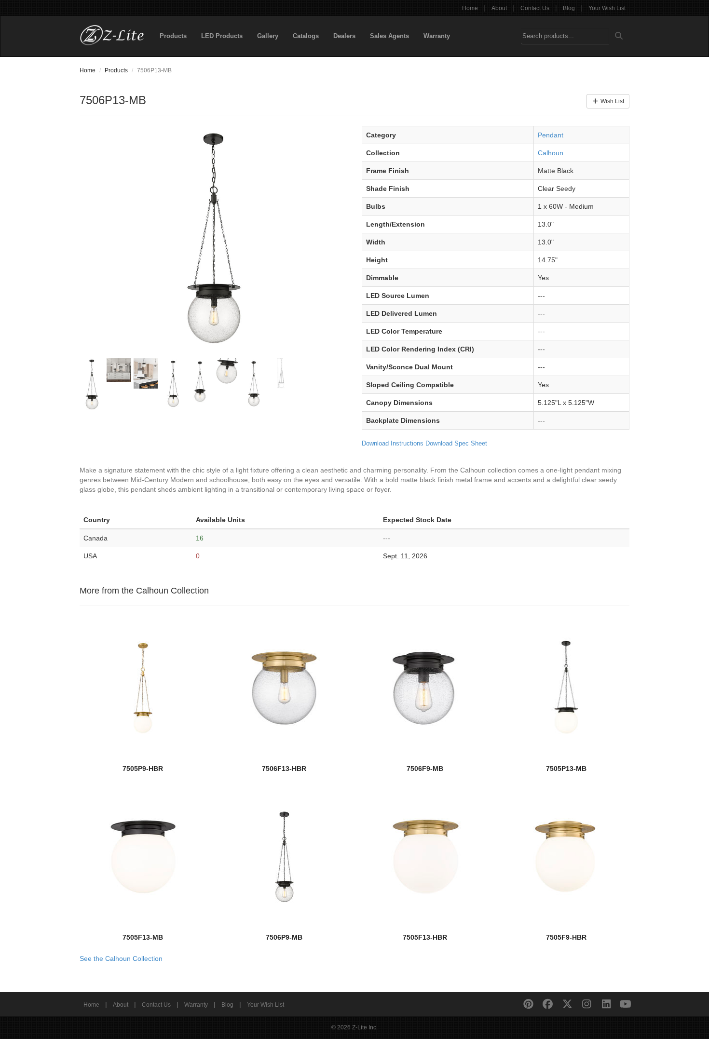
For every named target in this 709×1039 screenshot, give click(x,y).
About (499, 8)
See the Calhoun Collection (121, 958)
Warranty (436, 36)
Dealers (344, 36)
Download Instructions (392, 443)
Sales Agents (389, 36)
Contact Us (534, 8)
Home (470, 8)
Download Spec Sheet (456, 443)
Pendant (550, 135)
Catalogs (306, 36)
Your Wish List (607, 8)
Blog (569, 8)
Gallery (267, 36)
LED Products (222, 36)
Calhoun (550, 153)
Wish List (611, 101)
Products (173, 36)
